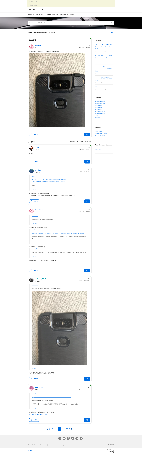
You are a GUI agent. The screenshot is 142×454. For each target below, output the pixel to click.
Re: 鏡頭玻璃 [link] (52, 32)
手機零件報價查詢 (100, 113)
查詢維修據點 (98, 105)
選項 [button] (112, 32)
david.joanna (35, 216)
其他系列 (98, 62)
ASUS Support (99, 149)
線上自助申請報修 (100, 135)
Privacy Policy (43, 445)
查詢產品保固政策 (100, 111)
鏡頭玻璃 (34, 369)
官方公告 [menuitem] (30, 14)
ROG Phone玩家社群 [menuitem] (52, 14)
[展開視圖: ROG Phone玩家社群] (57, 14)
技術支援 (97, 118)
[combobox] (75, 23)
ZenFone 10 (98, 82)
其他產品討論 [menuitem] (63, 14)
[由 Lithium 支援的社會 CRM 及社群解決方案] (110, 451)
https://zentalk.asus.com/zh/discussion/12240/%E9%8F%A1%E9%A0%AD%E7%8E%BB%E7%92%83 (58, 233)
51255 (33, 229)
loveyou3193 (35, 285)
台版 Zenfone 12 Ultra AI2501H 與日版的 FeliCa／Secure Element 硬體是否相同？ (104, 47)
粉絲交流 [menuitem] (72, 14)
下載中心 (97, 115)
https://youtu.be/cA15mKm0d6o (38, 414)
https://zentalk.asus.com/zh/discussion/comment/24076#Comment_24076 (51, 397)
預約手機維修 (98, 131)
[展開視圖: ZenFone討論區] (44, 14)
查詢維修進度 (98, 107)
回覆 (87, 134)
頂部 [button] (31, 450)
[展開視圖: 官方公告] (33, 14)
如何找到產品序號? (100, 103)
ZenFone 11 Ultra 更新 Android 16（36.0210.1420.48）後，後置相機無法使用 (103, 69)
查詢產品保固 (98, 109)
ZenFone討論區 (37, 32)
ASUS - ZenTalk (35, 10)
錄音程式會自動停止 (100, 87)
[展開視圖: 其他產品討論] (67, 14)
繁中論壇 (30, 32)
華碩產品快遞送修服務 (101, 133)
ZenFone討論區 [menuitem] (39, 14)
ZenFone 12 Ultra (99, 51)
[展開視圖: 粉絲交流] (75, 14)
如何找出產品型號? (100, 101)
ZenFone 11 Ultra (99, 73)
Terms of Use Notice (32, 445)
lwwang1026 (35, 249)
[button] (31, 134)
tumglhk (34, 393)
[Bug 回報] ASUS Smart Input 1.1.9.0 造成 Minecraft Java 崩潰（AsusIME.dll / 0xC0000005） (103, 58)
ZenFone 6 (44, 32)
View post (34, 189)
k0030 (33, 176)
